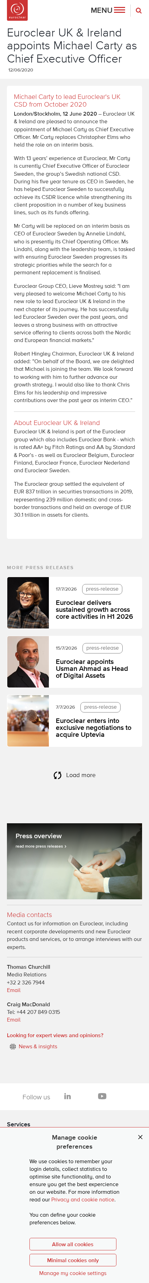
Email (13, 990)
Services (18, 1124)
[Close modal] (140, 1137)
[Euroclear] (17, 10)
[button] (108, 10)
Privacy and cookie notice (82, 1200)
